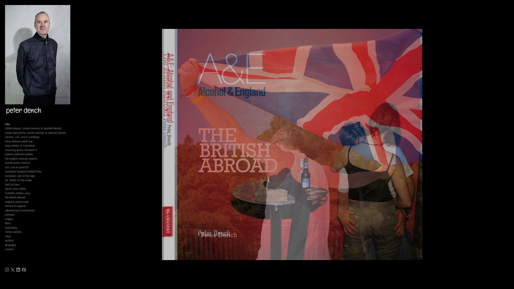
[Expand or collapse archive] (16, 240)
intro (7, 124)
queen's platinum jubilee (19, 154)
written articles (13, 231)
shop (8, 236)
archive (9, 240)
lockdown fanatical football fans (23, 171)
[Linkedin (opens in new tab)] (18, 270)
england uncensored (16, 201)
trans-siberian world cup (19, 141)
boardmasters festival (17, 162)
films (8, 223)
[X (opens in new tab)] (13, 270)
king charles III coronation (20, 145)
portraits (9, 214)
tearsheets (11, 227)
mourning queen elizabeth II (21, 150)
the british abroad (15, 197)
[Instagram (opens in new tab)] (7, 270)
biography (10, 244)
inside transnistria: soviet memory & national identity (35, 132)
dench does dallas (15, 188)
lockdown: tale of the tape (20, 175)
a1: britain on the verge (18, 180)
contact (9, 249)
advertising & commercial (20, 210)
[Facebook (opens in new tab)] (24, 270)
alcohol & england (15, 206)
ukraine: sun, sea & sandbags (22, 136)
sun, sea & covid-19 (16, 167)
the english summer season (21, 158)
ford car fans (12, 184)
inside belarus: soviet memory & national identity (33, 128)
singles (9, 219)
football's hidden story (17, 193)
